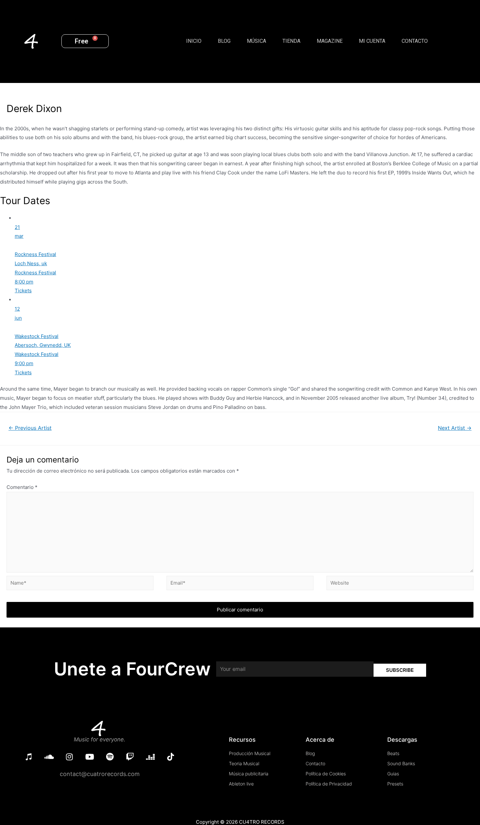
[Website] (400, 584)
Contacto (415, 41)
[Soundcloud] (49, 757)
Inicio (193, 41)
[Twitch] (130, 757)
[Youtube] (89, 757)
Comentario (22, 487)
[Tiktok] (170, 757)
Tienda (291, 41)
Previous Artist (30, 428)
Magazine (330, 41)
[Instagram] (69, 757)
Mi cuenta (372, 41)
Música (256, 41)
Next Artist (455, 428)
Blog (224, 41)
